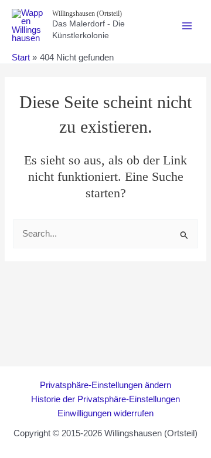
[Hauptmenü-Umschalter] (187, 26)
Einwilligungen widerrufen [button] (105, 413)
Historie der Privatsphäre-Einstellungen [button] (105, 399)
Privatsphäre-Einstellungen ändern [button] (105, 385)
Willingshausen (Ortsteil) (87, 13)
